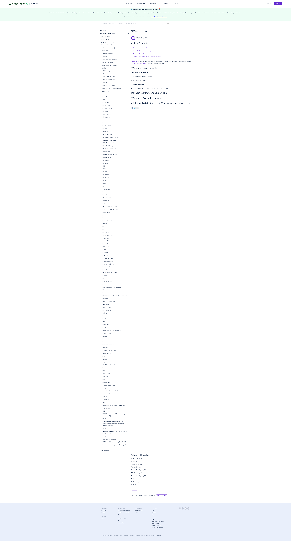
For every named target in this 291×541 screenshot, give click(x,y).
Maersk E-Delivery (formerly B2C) (112, 287)
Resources (166, 3)
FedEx (104, 203)
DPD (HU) (105, 172)
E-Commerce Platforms (124, 510)
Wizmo (104, 428)
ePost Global (106, 189)
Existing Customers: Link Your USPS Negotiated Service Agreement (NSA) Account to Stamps (113, 424)
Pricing (177, 3)
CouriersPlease (106, 126)
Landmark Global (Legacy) (110, 273)
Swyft (104, 379)
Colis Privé (105, 120)
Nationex (105, 293)
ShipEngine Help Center (116, 24)
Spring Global (106, 373)
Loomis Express (107, 281)
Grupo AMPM (106, 241)
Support (154, 519)
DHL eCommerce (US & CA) (110, 140)
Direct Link (105, 160)
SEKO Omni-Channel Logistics (111, 365)
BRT (103, 100)
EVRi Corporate (107, 198)
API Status (137, 513)
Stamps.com (106, 388)
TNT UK (104, 397)
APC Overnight (106, 71)
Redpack (105, 348)
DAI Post (104, 128)
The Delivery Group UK (109, 385)
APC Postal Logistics (108, 62)
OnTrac (104, 313)
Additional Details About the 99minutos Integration (147, 57)
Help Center (34, 3)
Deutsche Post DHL (108, 134)
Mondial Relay (106, 290)
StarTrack (105, 376)
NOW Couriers (106, 310)
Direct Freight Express (108, 146)
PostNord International (109, 350)
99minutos (105, 51)
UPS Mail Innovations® (109, 439)
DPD (103, 166)
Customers (154, 513)
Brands (120, 515)
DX (103, 186)
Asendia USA (106, 91)
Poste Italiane (106, 342)
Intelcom (105, 255)
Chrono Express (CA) (108, 48)
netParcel (105, 299)
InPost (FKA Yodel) (107, 258)
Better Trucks (106, 105)
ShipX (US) (105, 362)
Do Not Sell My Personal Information (158, 528)
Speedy (104, 371)
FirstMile (105, 215)
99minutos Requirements (140, 48)
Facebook (132, 108)
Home (104, 30)
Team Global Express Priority (110, 394)
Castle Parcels (106, 114)
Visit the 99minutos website (139, 63)
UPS (103, 411)
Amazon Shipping (107, 56)
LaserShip (105, 270)
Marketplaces (121, 523)
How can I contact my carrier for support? (114, 445)
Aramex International (108, 79)
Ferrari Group (106, 212)
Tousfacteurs (106, 399)
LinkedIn (137, 108)
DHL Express (106, 152)
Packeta (104, 316)
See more (134, 489)
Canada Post (106, 111)
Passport (105, 339)
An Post (104, 68)
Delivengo (105, 131)
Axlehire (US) (106, 94)
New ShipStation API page (159, 17)
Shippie (104, 356)
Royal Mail (105, 359)
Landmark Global (107, 267)
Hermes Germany (107, 244)
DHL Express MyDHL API (109, 154)
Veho (103, 402)
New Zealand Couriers (108, 301)
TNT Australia (106, 408)
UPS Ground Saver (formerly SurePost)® (114, 442)
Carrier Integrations (130, 24)
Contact (154, 517)
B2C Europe (106, 103)
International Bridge (108, 264)
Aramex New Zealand (108, 77)
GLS (103, 229)
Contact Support (161, 495)
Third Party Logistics (123, 513)
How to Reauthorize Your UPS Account (113, 405)
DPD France (105, 175)
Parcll (104, 319)
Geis (103, 226)
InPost (104, 250)
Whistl (104, 419)
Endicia (104, 192)
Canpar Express (107, 108)
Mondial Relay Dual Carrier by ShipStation (114, 296)
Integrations (141, 3)
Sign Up (278, 3)
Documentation (139, 510)
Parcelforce (105, 324)
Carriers (120, 521)
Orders (103, 513)
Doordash (105, 163)
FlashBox (105, 218)
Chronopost (106, 117)
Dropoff (104, 183)
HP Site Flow (106, 247)
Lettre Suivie (106, 275)
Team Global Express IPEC (110, 391)
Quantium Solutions (108, 345)
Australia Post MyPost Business (111, 88)
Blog (153, 515)
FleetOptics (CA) (107, 221)
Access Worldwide (107, 54)
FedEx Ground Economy (109, 206)
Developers (153, 3)
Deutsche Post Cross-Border (110, 137)
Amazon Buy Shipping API (109, 59)
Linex (104, 278)
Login (269, 3)
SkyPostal (105, 368)
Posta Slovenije (106, 333)
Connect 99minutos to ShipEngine (143, 51)
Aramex (104, 82)
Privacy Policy (155, 523)
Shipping (103, 510)
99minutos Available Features (141, 54)
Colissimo (105, 123)
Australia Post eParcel (108, 85)
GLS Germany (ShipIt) (108, 235)
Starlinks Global (106, 382)
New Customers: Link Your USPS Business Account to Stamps (114, 432)
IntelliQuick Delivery (108, 261)
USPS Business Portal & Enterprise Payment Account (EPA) (115, 415)
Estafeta (104, 195)
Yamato (104, 436)
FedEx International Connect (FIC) (112, 209)
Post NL (104, 336)
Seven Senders (106, 353)
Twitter (135, 108)
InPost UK (105, 252)
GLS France (105, 232)
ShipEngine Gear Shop (158, 521)
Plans (102, 519)
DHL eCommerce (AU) (108, 143)
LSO (103, 284)
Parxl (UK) (105, 322)
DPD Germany (106, 169)
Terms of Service (156, 525)
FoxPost (104, 224)
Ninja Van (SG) (106, 307)
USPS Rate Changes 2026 (110, 149)
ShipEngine (103, 24)
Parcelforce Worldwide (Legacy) (111, 330)
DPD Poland (105, 177)
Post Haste (105, 327)
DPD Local (105, 180)
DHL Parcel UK (106, 157)
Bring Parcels (106, 97)
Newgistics (105, 304)
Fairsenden (105, 201)
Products (129, 3)
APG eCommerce (107, 74)
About (153, 510)
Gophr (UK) (105, 238)
